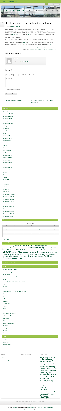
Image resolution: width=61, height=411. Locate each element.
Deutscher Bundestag (36, 248)
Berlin (17, 245)
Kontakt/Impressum (30, 409)
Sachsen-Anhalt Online (8, 316)
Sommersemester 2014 (8, 165)
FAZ (4, 284)
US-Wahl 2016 (6, 189)
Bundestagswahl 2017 (8, 118)
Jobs (35, 250)
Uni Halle (8, 256)
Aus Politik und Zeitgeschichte (10, 269)
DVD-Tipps (5, 126)
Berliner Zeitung (6, 274)
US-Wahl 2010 (6, 184)
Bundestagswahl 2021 (8, 121)
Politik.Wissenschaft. (15, 10)
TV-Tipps (5, 177)
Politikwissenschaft (7, 150)
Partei (51, 252)
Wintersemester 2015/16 (8, 209)
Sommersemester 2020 (8, 170)
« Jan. (4, 239)
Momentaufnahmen (7, 148)
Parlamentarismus (44, 252)
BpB (21, 246)
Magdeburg (14, 252)
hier (29, 34)
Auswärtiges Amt (33, 49)
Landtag (41, 250)
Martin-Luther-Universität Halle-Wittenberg (45, 407)
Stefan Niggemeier (7, 320)
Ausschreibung (10, 246)
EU (55, 49)
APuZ (4, 246)
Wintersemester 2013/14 (8, 204)
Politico (4, 308)
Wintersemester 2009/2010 (9, 194)
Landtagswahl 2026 (7, 143)
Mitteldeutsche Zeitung (8, 294)
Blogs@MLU (15, 407)
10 (39, 230)
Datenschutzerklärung (44, 409)
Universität (15, 256)
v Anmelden (55, 3)
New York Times (6, 303)
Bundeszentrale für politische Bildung (11, 277)
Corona (12, 248)
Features (14, 409)
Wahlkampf (7, 258)
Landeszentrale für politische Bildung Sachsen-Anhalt (15, 291)
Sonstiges (5, 172)
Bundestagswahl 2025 (8, 123)
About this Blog (13, 1)
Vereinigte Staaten (37, 256)
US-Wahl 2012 (6, 187)
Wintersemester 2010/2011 (9, 196)
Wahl (46, 255)
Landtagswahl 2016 (7, 138)
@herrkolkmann (25, 61)
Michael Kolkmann (15, 26)
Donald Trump (50, 368)
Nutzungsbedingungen (21, 409)
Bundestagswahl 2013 (8, 116)
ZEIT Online (5, 330)
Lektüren (5, 145)
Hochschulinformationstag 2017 (14, 100)
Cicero (4, 279)
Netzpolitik (5, 301)
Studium (44, 47)
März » (8, 239)
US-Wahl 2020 (6, 192)
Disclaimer (37, 409)
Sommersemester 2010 (8, 155)
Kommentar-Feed (6, 344)
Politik (55, 252)
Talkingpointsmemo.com (8, 323)
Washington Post (6, 328)
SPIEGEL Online (6, 318)
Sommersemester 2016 (8, 167)
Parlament (33, 251)
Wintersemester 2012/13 (8, 201)
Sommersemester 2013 (8, 162)
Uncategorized (6, 179)
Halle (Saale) (6, 128)
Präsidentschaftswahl (19, 254)
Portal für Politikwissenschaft (9, 313)
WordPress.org (6, 347)
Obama (25, 252)
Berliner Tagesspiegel (8, 272)
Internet (31, 250)
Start (4, 1)
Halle (17, 249)
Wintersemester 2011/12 (8, 199)
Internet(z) (5, 133)
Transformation (52, 254)
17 (39, 232)
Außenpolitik (39, 47)
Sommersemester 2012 (8, 160)
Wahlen (52, 256)
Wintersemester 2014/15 (8, 206)
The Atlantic (5, 325)
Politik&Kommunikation (8, 311)
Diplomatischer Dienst (48, 49)
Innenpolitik (5, 131)
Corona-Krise (18, 248)
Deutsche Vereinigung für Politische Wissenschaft (14, 281)
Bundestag (28, 245)
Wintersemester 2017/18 (8, 211)
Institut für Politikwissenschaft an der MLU (12, 289)
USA (29, 256)
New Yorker (5, 306)
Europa (12, 250)
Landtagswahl (48, 250)
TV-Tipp (54, 388)
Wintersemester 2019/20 (8, 213)
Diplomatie (39, 49)
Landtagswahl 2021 (7, 140)
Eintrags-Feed (6, 342)
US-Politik (5, 182)
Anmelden (5, 339)
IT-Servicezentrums (31, 407)
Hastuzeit (5, 286)
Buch (30, 41)
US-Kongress (22, 256)
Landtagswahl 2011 (7, 135)
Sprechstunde (38, 254)
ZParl (4, 333)
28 (14, 236)
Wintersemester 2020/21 (8, 216)
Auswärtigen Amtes (17, 34)
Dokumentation (48, 248)
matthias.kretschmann (33, 403)
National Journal (6, 298)
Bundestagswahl (41, 245)
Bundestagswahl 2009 (8, 113)
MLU (20, 251)
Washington (17, 258)
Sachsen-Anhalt (29, 254)
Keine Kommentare (51, 47)
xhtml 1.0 (31, 404)
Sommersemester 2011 (8, 157)
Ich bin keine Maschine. (13, 89)
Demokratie (25, 248)
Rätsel (4, 152)
